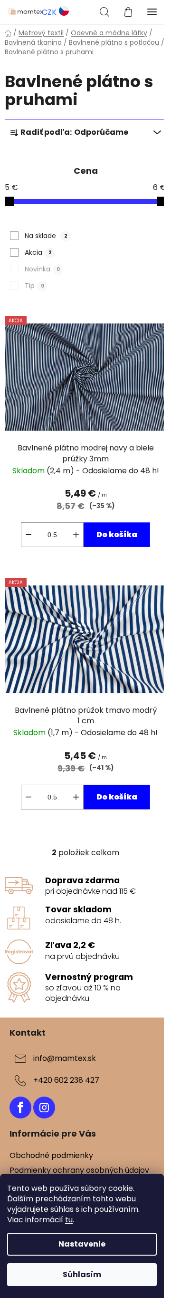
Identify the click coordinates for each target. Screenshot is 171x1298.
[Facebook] (20, 1107)
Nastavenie (81, 1243)
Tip (34, 285)
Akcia (38, 252)
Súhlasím (82, 1274)
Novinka (42, 269)
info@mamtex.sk (64, 1058)
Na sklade (46, 235)
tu (69, 1219)
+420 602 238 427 (66, 1080)
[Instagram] (44, 1107)
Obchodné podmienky (51, 1155)
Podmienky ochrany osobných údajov (79, 1170)
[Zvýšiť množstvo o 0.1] (76, 535)
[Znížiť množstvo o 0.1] (28, 535)
